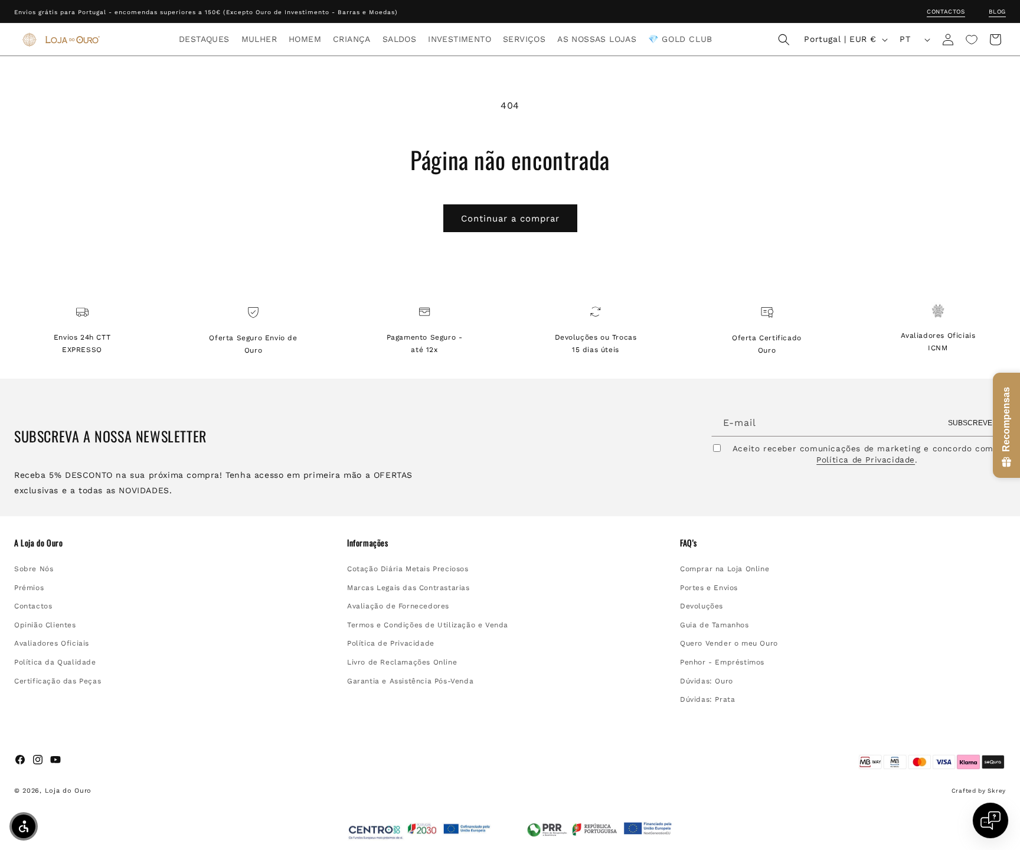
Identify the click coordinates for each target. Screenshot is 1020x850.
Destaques (204, 39)
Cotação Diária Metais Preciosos (408, 569)
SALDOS (399, 39)
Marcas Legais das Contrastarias (408, 588)
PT (905, 39)
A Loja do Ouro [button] (38, 543)
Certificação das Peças (57, 681)
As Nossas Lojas (596, 39)
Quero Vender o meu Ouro (729, 644)
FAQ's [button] (688, 543)
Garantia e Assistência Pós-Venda (410, 681)
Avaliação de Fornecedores (398, 606)
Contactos (946, 11)
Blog (997, 11)
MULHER (259, 39)
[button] (204, 39)
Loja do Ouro (68, 790)
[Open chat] (990, 820)
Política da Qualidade (55, 662)
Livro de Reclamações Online (402, 662)
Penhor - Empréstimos (722, 662)
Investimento (459, 39)
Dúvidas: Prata (707, 699)
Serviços (524, 39)
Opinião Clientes (45, 625)
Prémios (29, 588)
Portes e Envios (709, 588)
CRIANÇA (352, 39)
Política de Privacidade (865, 460)
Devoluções (701, 606)
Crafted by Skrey (979, 790)
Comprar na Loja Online (724, 569)
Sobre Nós (33, 569)
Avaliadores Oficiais (51, 644)
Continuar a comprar (510, 218)
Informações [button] (367, 543)
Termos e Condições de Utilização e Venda (427, 625)
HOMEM (305, 39)
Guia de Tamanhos (714, 625)
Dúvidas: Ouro (706, 681)
